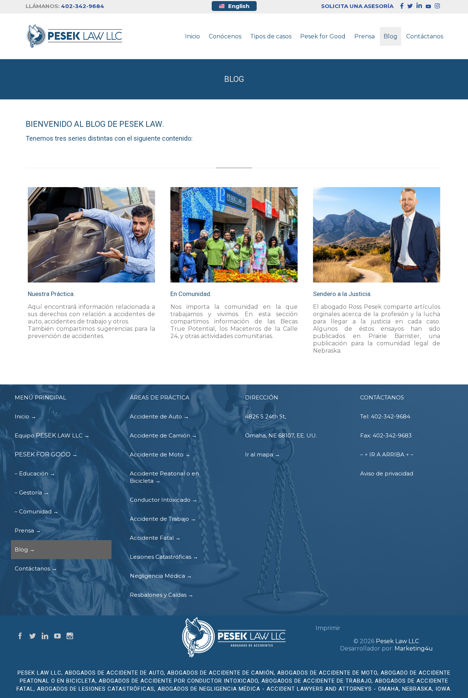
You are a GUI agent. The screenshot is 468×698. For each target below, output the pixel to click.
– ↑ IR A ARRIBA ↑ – (387, 454)
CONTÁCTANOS (382, 397)
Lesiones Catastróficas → (164, 556)
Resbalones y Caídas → (161, 594)
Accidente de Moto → (160, 454)
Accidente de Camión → (163, 435)
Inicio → (25, 416)
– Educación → (35, 473)
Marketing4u (414, 648)
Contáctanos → (36, 568)
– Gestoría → (32, 492)
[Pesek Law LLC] (75, 36)
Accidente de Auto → (159, 416)
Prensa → (28, 530)
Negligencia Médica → (161, 575)
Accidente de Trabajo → (163, 518)
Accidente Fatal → (155, 537)
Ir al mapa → (262, 454)
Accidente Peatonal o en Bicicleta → (164, 477)
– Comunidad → (36, 511)
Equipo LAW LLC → (52, 435)
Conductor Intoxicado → (163, 499)
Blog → (25, 549)
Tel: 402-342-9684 (385, 416)
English (238, 6)
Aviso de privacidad (386, 473)
